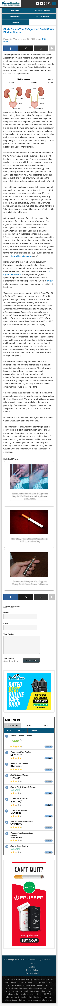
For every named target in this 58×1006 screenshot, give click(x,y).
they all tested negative (21, 256)
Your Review (8, 634)
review (49, 281)
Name (5, 613)
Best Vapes (15, 10)
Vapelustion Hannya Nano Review (21, 834)
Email (5, 623)
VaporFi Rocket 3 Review (21, 736)
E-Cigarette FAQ (32, 973)
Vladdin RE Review (18, 810)
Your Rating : (9, 658)
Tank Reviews (15, 22)
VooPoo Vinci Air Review (21, 822)
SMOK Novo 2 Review (19, 775)
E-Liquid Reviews (42, 16)
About (32, 964)
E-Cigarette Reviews (42, 10)
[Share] (10, 48)
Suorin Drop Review (19, 846)
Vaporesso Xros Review (20, 752)
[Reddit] (41, 48)
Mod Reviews (15, 16)
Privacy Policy (32, 970)
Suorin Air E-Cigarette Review (23, 787)
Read (48, 746)
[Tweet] (25, 48)
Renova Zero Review (19, 764)
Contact (32, 967)
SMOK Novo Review (19, 799)
